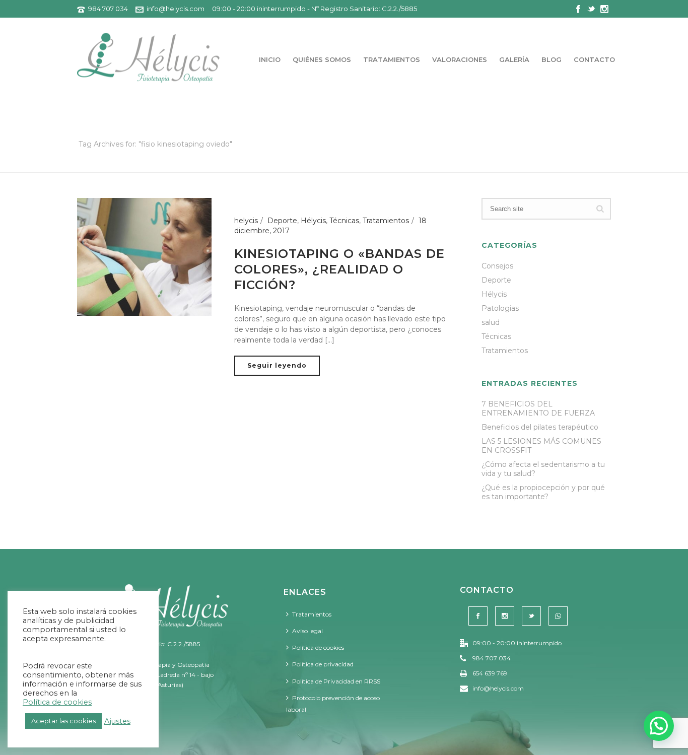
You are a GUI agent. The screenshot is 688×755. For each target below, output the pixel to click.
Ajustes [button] (117, 721)
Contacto (594, 59)
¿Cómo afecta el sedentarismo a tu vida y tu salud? (543, 469)
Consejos (497, 265)
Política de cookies (318, 647)
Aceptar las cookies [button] (63, 721)
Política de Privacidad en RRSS (336, 681)
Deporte (282, 220)
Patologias (500, 308)
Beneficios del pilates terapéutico (539, 427)
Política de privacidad (323, 664)
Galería (514, 59)
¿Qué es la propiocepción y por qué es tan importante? (543, 492)
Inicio (270, 59)
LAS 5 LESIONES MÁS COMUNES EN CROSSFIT (541, 446)
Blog (551, 59)
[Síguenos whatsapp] (558, 616)
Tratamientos (391, 59)
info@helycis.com (175, 9)
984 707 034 (108, 9)
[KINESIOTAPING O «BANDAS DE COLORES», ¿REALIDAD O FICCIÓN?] (144, 256)
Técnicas (344, 220)
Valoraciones (459, 59)
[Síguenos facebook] (478, 616)
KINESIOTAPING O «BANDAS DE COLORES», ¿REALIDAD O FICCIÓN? (339, 269)
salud (490, 322)
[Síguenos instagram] (504, 616)
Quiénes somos (322, 59)
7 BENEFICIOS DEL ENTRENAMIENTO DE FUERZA (538, 408)
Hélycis (313, 220)
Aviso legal (307, 631)
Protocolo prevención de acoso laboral (333, 703)
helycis (246, 220)
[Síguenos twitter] (531, 616)
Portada (483, 163)
